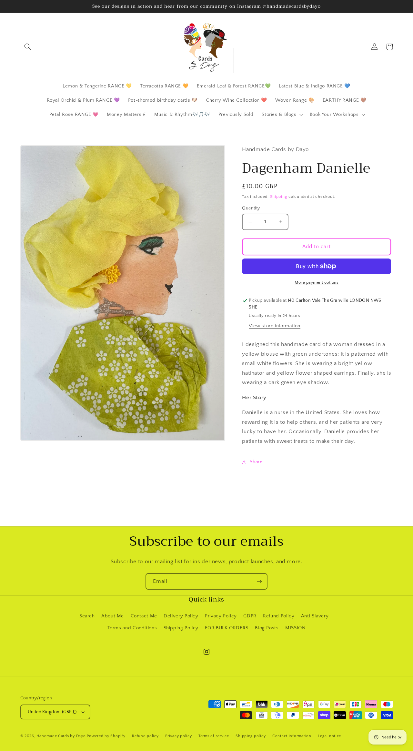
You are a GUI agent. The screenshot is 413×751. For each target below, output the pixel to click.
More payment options (317, 282)
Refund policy (145, 736)
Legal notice (329, 736)
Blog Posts (266, 628)
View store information (274, 326)
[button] (27, 46)
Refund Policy (278, 616)
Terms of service (213, 736)
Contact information (291, 736)
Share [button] (256, 461)
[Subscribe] (259, 581)
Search (87, 616)
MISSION (295, 628)
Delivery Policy (181, 616)
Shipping (278, 196)
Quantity (251, 208)
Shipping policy (251, 736)
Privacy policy (178, 736)
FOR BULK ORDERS (226, 628)
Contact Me (144, 616)
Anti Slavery (315, 616)
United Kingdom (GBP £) (52, 712)
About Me (112, 616)
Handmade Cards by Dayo (61, 736)
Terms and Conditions (132, 628)
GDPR (250, 616)
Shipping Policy (181, 628)
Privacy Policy (221, 616)
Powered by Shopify (106, 736)
